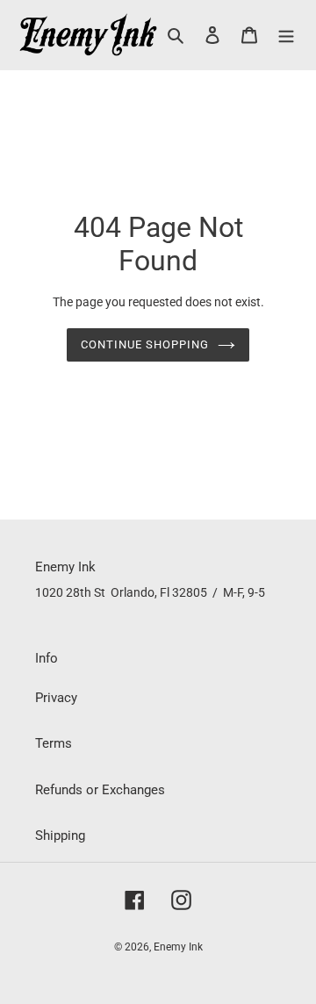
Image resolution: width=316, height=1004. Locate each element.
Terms (53, 743)
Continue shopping (145, 344)
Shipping (60, 835)
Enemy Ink (178, 947)
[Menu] (286, 35)
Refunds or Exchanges (100, 790)
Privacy (56, 698)
